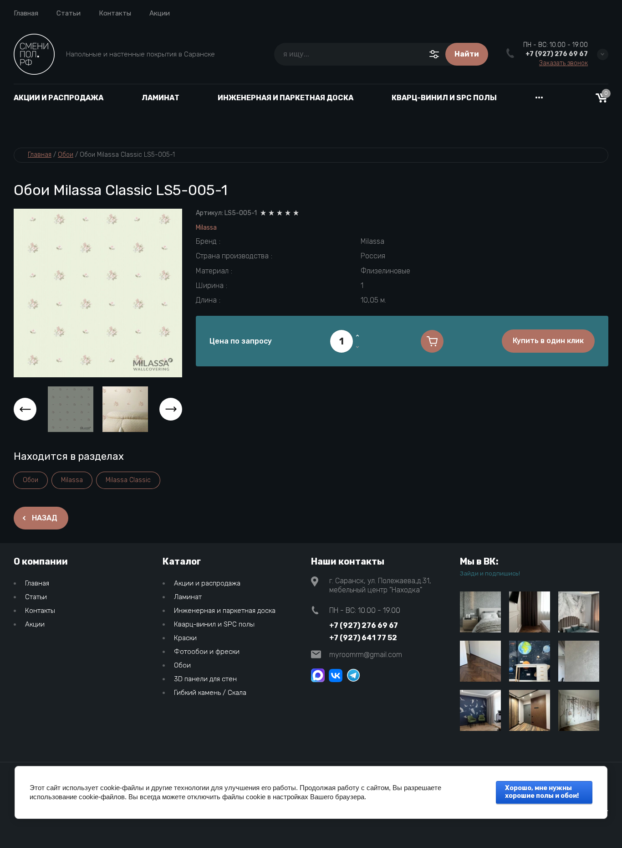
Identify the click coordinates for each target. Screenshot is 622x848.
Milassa (206, 227)
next (170, 409)
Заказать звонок (563, 63)
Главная (26, 13)
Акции (159, 13)
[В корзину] (432, 341)
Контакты (115, 13)
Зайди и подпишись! (490, 573)
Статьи (68, 13)
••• (539, 97)
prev (25, 409)
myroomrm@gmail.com (365, 654)
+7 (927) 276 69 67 (556, 54)
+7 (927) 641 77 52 (363, 637)
